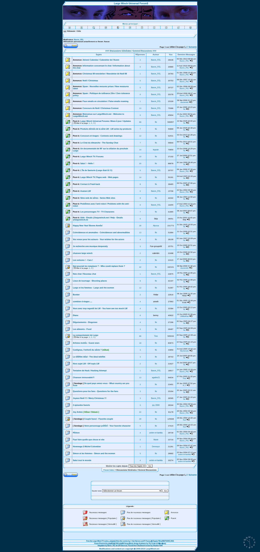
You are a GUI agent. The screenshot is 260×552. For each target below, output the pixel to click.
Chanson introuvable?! (83, 377)
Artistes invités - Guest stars (86, 343)
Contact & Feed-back (90, 184)
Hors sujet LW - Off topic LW (86, 364)
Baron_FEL (79, 40)
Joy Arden (86, 412)
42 (140, 267)
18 (140, 343)
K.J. (184, 385)
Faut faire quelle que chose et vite (88, 440)
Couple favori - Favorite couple (98, 419)
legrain (156, 150)
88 (140, 122)
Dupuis (155, 541)
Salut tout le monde (82, 460)
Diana (75, 315)
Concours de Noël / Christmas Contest (101, 108)
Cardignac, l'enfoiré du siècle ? (91, 350)
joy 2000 (156, 405)
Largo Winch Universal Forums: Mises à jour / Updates (105, 121)
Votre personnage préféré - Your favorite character (107, 426)
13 (140, 108)
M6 (163, 541)
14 (140, 150)
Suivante (193, 47)
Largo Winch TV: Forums (91, 156)
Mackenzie (184, 351)
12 (140, 136)
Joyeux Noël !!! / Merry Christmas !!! (89, 398)
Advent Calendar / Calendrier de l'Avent (101, 60)
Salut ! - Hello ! (87, 163)
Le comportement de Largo (85, 335)
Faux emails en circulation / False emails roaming (105, 101)
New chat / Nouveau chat (84, 274)
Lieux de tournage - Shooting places (90, 281)
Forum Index (108, 470)
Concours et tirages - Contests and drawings (101, 136)
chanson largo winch (83, 253)
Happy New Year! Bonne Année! (88, 225)
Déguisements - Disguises (85, 322)
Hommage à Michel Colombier (87, 446)
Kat (184, 420)
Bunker (76, 295)
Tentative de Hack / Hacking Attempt (90, 370)
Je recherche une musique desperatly (90, 246)
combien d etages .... (82, 301)
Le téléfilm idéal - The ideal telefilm (89, 357)
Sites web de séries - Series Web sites (97, 198)
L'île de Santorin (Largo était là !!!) (96, 170)
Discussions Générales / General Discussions (130, 51)
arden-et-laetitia (156, 433)
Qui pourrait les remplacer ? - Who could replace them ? (99, 266)
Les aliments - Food (82, 329)
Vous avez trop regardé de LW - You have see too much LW (100, 308)
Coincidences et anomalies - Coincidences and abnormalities (101, 232)
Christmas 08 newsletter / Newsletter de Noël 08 (105, 74)
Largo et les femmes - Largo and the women (93, 288)
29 (140, 226)
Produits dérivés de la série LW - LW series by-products (105, 129)
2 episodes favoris (81, 405)
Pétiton (76, 433)
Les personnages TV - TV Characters (97, 212)
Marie (156, 440)
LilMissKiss (184, 316)
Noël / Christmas (90, 80)
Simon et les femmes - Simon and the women (94, 453)
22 (140, 412)
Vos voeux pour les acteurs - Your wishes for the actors (98, 239)
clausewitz (184, 102)
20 (140, 163)
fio (184, 109)
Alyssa (156, 225)
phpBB (110, 543)
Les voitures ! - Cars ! (83, 260)
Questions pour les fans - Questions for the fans (95, 391)
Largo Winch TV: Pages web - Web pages (99, 177)
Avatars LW (85, 191)
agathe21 (156, 377)
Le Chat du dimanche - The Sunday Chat (99, 143)
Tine (156, 336)
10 (140, 157)
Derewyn (156, 446)
